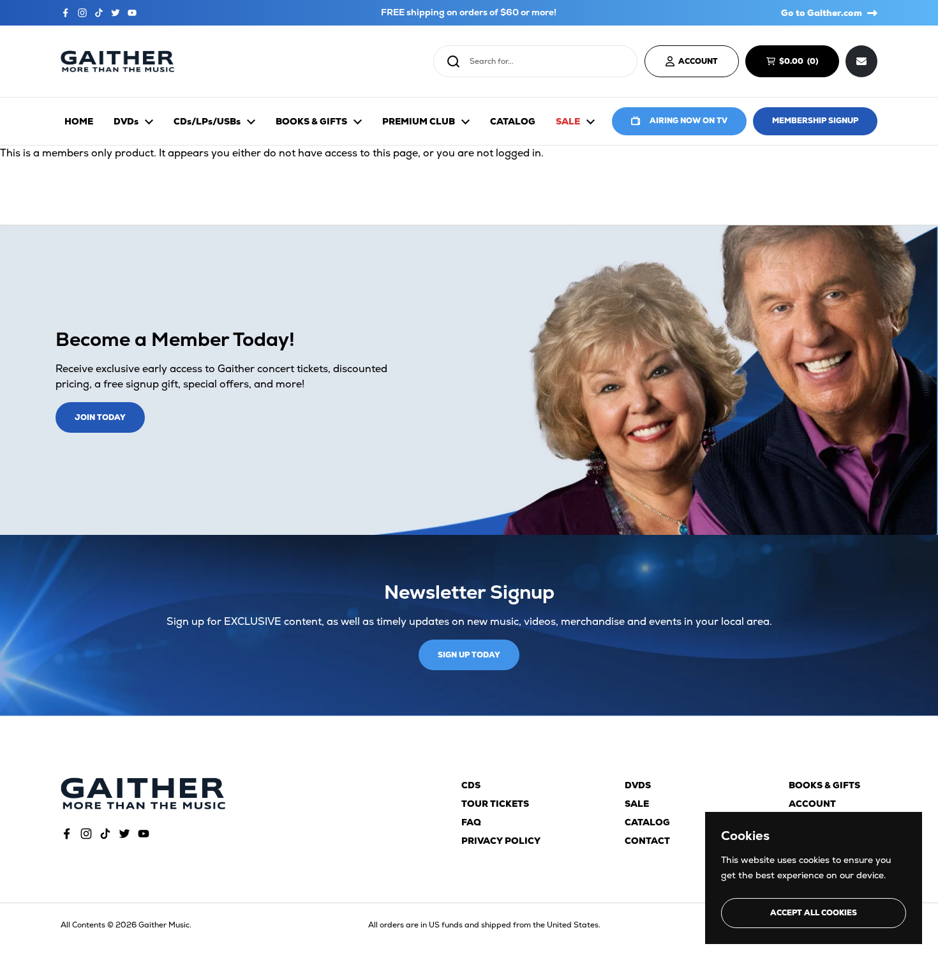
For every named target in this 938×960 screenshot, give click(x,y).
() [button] (804, 63)
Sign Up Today (469, 655)
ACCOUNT (698, 61)
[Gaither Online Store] (117, 61)
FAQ (471, 822)
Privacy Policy (500, 840)
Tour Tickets (495, 803)
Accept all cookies (813, 913)
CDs (470, 785)
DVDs (638, 785)
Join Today (100, 417)
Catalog (647, 822)
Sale (637, 803)
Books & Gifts (824, 785)
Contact (647, 840)
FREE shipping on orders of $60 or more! (468, 12)
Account (812, 803)
